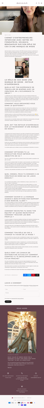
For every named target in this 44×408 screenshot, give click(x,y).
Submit (8, 301)
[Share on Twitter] (29, 275)
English (29, 397)
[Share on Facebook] (25, 275)
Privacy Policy (25, 285)
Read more (10, 367)
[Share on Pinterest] (33, 275)
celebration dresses (13, 354)
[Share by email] (37, 275)
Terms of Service (33, 285)
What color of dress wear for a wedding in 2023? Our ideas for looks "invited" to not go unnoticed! (22, 359)
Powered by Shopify (26, 400)
